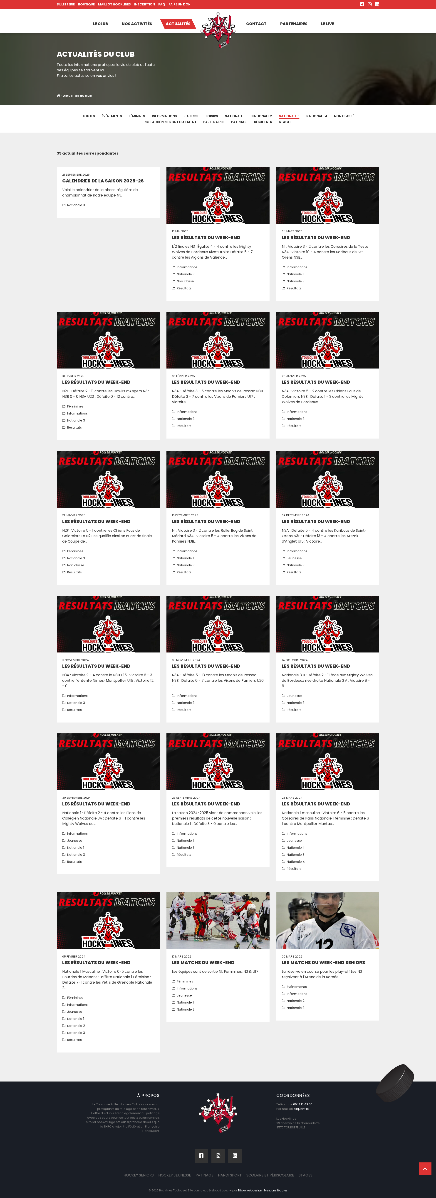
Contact (256, 24)
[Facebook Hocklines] (362, 4)
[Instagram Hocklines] (370, 4)
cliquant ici (301, 1109)
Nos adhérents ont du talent (170, 122)
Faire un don (179, 4)
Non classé (344, 116)
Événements (112, 116)
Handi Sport (230, 1175)
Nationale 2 (261, 116)
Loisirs (212, 116)
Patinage (239, 122)
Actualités (178, 24)
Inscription (144, 4)
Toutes (88, 116)
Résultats (263, 122)
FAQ (161, 4)
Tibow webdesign (250, 1190)
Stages (285, 122)
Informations (164, 116)
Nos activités (137, 24)
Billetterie (66, 4)
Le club (100, 24)
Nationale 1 (235, 116)
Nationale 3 (289, 116)
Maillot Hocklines (114, 4)
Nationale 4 (316, 116)
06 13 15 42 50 (302, 1104)
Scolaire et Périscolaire (270, 1175)
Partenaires (293, 24)
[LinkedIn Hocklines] (377, 4)
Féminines (137, 116)
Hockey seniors (139, 1175)
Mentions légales (275, 1190)
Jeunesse (191, 116)
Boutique (86, 4)
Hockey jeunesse (174, 1175)
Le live (327, 24)
